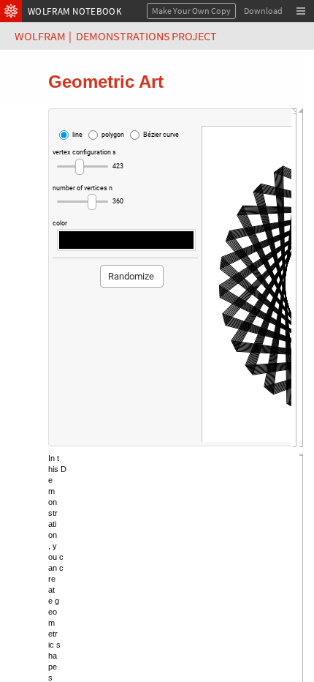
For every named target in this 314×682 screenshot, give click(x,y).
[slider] (82, 167)
